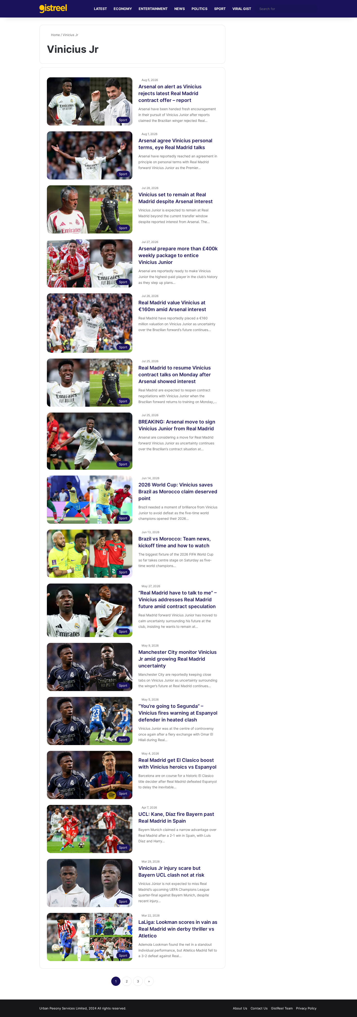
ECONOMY (123, 9)
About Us (240, 1008)
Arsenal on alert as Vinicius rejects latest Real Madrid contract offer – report (170, 93)
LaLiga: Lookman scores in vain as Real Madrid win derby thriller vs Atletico (177, 929)
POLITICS (199, 9)
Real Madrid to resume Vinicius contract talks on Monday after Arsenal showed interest (174, 374)
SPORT (220, 9)
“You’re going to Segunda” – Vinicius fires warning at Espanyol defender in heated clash (177, 713)
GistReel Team (282, 1008)
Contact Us (259, 1008)
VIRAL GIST (241, 9)
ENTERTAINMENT (153, 9)
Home (55, 35)
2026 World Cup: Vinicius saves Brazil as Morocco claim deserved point (177, 491)
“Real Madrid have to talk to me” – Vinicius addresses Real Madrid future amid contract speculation (177, 599)
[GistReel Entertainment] (53, 8)
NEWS (179, 9)
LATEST (100, 9)
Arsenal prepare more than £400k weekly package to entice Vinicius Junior (178, 255)
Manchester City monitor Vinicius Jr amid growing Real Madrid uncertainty (177, 659)
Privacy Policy (306, 1008)
